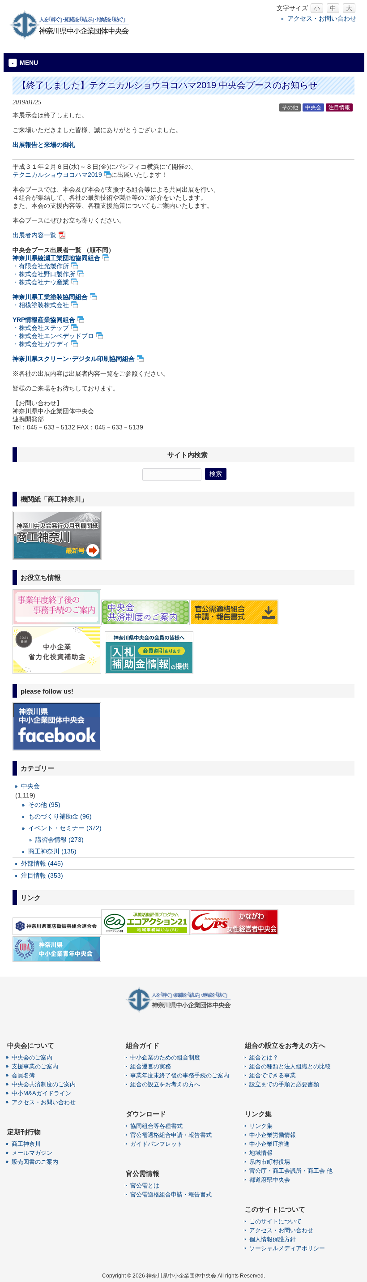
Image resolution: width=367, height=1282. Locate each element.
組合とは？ (263, 1057)
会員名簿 (23, 1075)
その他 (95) (44, 804)
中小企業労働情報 (272, 1135)
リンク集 (261, 1126)
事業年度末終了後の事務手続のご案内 (179, 1075)
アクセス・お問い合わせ (321, 18)
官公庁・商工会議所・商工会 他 (291, 1170)
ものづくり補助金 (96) (60, 816)
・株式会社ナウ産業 (41, 282)
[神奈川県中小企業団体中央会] (75, 37)
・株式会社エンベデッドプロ (53, 335)
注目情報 (339, 107)
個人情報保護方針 (272, 1239)
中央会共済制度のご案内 (44, 1084)
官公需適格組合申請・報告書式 (171, 1135)
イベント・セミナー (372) (65, 828)
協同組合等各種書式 (156, 1126)
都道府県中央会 (269, 1179)
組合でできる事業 (272, 1075)
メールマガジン (32, 1152)
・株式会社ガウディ (41, 343)
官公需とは (144, 1185)
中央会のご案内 (32, 1057)
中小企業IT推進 (269, 1144)
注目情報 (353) (42, 875)
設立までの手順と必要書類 (284, 1084)
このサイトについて (275, 1221)
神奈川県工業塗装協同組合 (50, 296)
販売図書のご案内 (35, 1161)
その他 (290, 107)
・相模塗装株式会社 (41, 305)
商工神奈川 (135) (52, 851)
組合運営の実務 (150, 1066)
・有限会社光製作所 (41, 266)
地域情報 (261, 1152)
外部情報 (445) (42, 863)
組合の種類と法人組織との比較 (290, 1066)
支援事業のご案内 (35, 1066)
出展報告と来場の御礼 (44, 144)
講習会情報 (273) (59, 839)
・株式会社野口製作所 (44, 274)
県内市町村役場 (269, 1161)
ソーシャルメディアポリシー (287, 1248)
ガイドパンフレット (156, 1144)
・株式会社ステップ (41, 327)
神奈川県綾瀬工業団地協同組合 (56, 258)
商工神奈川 (26, 1144)
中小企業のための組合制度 (165, 1057)
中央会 (313, 107)
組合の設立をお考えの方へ (165, 1084)
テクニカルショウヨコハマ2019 (57, 174)
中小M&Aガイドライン (41, 1093)
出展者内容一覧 (34, 235)
